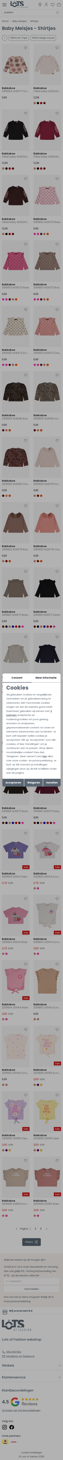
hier (44, 756)
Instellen (52, 782)
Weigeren (33, 782)
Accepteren (13, 782)
